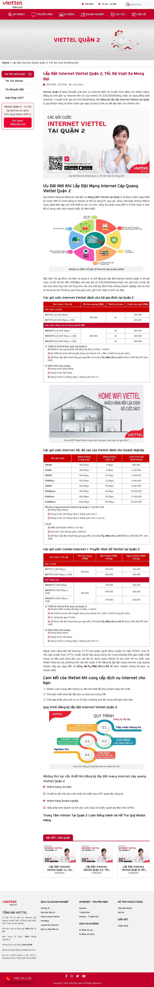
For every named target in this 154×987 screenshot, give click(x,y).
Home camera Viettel (50, 916)
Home (5, 62)
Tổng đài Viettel (125, 908)
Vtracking (45, 921)
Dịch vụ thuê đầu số (49, 929)
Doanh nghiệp (95, 14)
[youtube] (84, 976)
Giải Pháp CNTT (14, 97)
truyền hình (44, 14)
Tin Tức (120, 14)
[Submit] (128, 5)
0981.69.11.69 (113, 357)
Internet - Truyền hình (89, 916)
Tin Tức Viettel (14, 81)
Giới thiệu (88, 4)
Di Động (69, 14)
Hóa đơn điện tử (48, 912)
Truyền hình (84, 912)
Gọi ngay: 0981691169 (17, 122)
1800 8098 (27, 945)
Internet (19, 14)
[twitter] (77, 976)
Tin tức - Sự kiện (107, 4)
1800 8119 (30, 936)
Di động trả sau (86, 930)
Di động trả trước (87, 934)
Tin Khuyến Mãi (14, 89)
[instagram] (71, 976)
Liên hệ (141, 14)
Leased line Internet (49, 925)
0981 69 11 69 (112, 535)
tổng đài (82, 666)
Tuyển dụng (123, 926)
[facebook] (66, 976)
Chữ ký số (45, 908)
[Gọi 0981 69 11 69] (8, 978)
